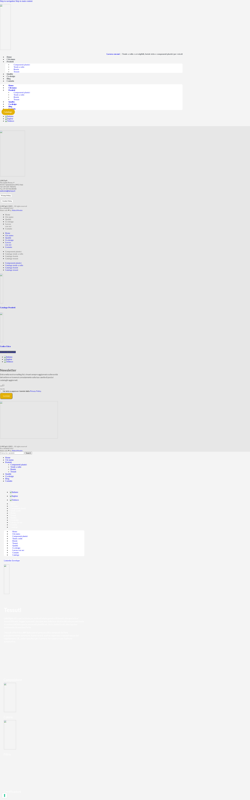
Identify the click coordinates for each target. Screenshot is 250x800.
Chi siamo (11, 59)
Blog (8, 79)
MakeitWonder (17, 210)
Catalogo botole (11, 256)
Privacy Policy (6, 195)
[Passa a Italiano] (9, 116)
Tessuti (16, 72)
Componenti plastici (22, 65)
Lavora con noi (113, 54)
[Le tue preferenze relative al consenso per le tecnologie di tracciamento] (4, 795)
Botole (16, 69)
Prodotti (10, 62)
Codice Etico (5, 346)
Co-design (11, 76)
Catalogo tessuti (11, 259)
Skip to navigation (7, 1)
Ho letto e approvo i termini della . (22, 391)
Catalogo (14, 527)
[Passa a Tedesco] (9, 121)
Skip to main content (23, 1)
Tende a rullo (19, 67)
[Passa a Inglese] (9, 119)
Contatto (10, 81)
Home (9, 57)
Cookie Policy (7, 201)
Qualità (10, 74)
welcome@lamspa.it (7, 191)
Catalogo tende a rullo (14, 254)
